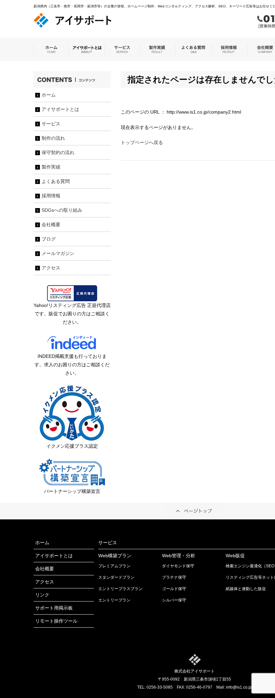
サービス (51, 123)
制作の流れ (53, 138)
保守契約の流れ (58, 152)
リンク (42, 594)
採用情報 (51, 195)
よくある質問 (56, 181)
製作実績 (51, 167)
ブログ (49, 239)
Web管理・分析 (178, 555)
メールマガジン (58, 253)
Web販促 (235, 555)
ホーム (49, 95)
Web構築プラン (114, 555)
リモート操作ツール (56, 621)
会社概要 (51, 224)
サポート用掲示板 (54, 608)
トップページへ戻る (142, 142)
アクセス (51, 267)
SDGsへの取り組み (62, 210)
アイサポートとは (60, 109)
